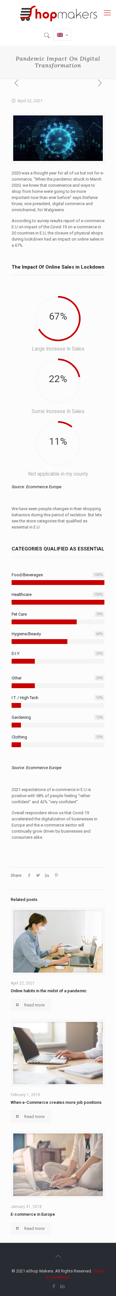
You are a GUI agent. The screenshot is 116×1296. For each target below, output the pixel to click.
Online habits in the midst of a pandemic (49, 990)
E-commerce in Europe (33, 1214)
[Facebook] (53, 1286)
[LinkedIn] (62, 1286)
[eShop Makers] (58, 13)
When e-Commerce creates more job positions (56, 1102)
